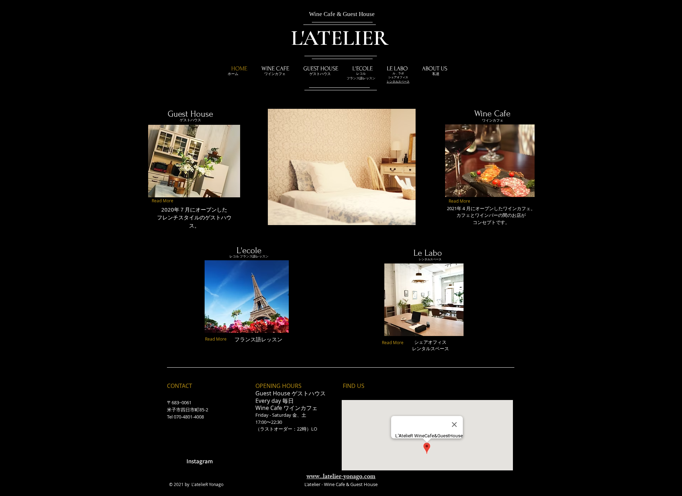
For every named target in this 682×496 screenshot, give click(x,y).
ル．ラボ (398, 73)
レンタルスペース (430, 259)
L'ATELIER (339, 38)
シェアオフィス (398, 77)
